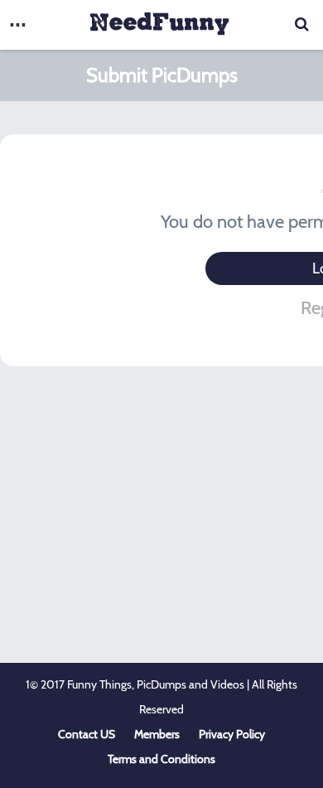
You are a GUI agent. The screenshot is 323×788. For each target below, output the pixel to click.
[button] (17, 24)
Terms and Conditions (161, 759)
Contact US (86, 734)
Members (157, 734)
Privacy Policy (232, 734)
